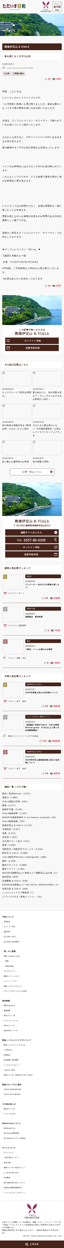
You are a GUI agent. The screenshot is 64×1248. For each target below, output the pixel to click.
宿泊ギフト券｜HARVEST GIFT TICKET (18, 1075)
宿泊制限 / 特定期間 (11, 1060)
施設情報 (7, 1010)
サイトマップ (9, 1152)
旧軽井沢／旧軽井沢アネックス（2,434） (23, 849)
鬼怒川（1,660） (10, 797)
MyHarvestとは (9, 1128)
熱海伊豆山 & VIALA (34, 684)
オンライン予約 (32, 340)
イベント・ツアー (10, 981)
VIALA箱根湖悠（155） (14, 821)
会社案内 (7, 1177)
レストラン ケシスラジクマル (20, 68)
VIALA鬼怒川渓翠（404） (15, 801)
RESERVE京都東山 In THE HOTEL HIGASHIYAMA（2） (31, 884)
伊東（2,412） (9, 833)
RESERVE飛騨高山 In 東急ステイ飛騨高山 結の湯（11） (30, 873)
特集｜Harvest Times (12, 956)
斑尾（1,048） (9, 845)
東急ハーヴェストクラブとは (14, 1045)
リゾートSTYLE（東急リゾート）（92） (22, 896)
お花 (7, 73)
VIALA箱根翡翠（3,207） (15, 813)
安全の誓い (8, 1163)
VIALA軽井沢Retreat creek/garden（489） (25, 857)
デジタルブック (9, 971)
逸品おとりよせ (9, 1109)
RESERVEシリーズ (11, 1031)
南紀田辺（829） (11, 877)
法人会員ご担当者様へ (12, 942)
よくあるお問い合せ (11, 1173)
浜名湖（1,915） (10, 837)
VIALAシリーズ (9, 1025)
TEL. (31, 540)
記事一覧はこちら (32, 471)
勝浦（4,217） (9, 805)
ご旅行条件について (11, 1157)
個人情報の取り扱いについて (14, 1183)
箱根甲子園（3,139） (13, 809)
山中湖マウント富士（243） (16, 841)
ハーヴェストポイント (12, 1065)
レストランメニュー (11, 1020)
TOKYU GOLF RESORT (12, 1094)
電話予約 (7, 932)
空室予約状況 (33, 347)
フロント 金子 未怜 (17, 701)
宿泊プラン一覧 (9, 1015)
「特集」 (7, 961)
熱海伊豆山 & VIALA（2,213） (17, 825)
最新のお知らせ (9, 1005)
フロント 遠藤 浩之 (17, 658)
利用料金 (7, 1055)
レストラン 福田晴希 (17, 625)
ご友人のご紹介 (9, 1070)
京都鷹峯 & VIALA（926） (15, 881)
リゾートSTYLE (9, 1114)
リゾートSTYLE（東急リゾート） (39, 717)
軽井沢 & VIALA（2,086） (15, 853)
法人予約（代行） (10, 937)
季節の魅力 (19, 73)
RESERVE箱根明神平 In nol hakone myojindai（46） (29, 817)
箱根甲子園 (31, 609)
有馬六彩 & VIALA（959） (15, 889)
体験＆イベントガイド (12, 976)
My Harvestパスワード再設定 (15, 1138)
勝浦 (28, 641)
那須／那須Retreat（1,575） (17, 793)
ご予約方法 (8, 1050)
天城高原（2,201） (11, 829)
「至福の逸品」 (9, 966)
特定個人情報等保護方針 (13, 1187)
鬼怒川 (29, 576)
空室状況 (7, 922)
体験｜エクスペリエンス (13, 986)
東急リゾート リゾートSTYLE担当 (23, 736)
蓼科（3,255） (9, 861)
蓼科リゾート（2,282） (14, 869)
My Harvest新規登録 (11, 1133)
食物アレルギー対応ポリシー (14, 1167)
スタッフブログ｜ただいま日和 (15, 991)
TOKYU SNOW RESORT (12, 1089)
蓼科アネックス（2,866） (15, 865)
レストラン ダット (16, 593)
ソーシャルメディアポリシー (14, 1193)
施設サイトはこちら (31, 532)
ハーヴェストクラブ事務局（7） (18, 892)
